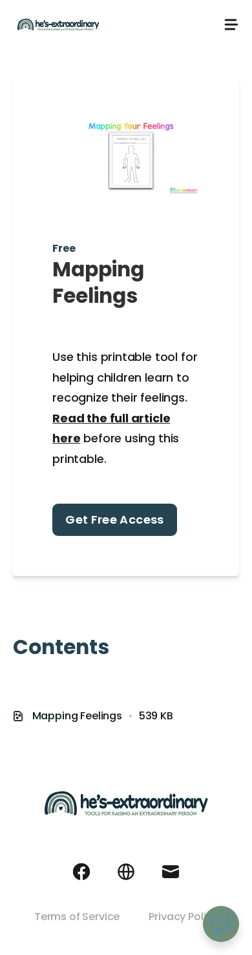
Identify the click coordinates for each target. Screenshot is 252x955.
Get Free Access (114, 519)
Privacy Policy (183, 916)
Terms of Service (77, 916)
